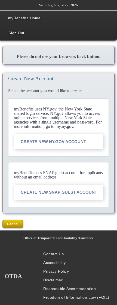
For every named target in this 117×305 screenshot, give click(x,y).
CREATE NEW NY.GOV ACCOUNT (53, 141)
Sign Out (16, 33)
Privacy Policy (56, 271)
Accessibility (54, 262)
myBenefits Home (24, 18)
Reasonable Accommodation (69, 288)
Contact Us (53, 254)
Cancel (13, 224)
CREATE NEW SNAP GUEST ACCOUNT (59, 192)
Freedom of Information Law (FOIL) (76, 297)
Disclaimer (53, 280)
